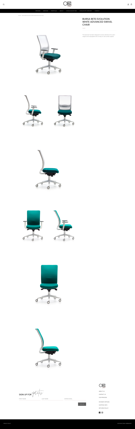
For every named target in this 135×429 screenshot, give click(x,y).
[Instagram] (102, 412)
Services (45, 10)
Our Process (103, 397)
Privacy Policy (7, 423)
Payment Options (104, 402)
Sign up (82, 404)
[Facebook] (99, 412)
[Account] (128, 4)
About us (102, 391)
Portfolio (54, 10)
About (61, 10)
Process (38, 10)
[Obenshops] (67, 4)
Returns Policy (103, 408)
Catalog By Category (86, 10)
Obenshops (128, 423)
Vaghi (83, 28)
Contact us (102, 394)
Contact (97, 10)
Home (19, 15)
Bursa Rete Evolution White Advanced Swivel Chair (33, 15)
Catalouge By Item (71, 10)
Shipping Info (103, 405)
